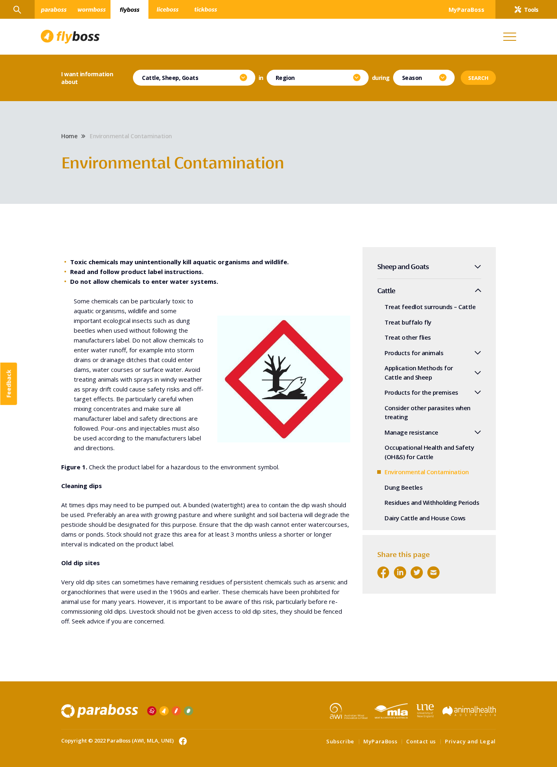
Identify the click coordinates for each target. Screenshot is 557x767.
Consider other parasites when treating (428, 412)
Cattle (386, 290)
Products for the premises (421, 392)
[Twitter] (417, 572)
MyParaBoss (380, 741)
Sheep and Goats (403, 266)
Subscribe (340, 741)
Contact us (421, 741)
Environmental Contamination (427, 472)
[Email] (433, 572)
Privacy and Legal (470, 741)
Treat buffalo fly (408, 322)
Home (69, 136)
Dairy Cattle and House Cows (425, 518)
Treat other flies (408, 337)
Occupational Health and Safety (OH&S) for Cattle (429, 452)
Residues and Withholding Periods (432, 502)
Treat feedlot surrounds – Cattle (430, 307)
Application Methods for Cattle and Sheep (419, 372)
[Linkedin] (400, 572)
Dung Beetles (403, 487)
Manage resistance (411, 432)
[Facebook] (383, 572)
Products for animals (414, 353)
